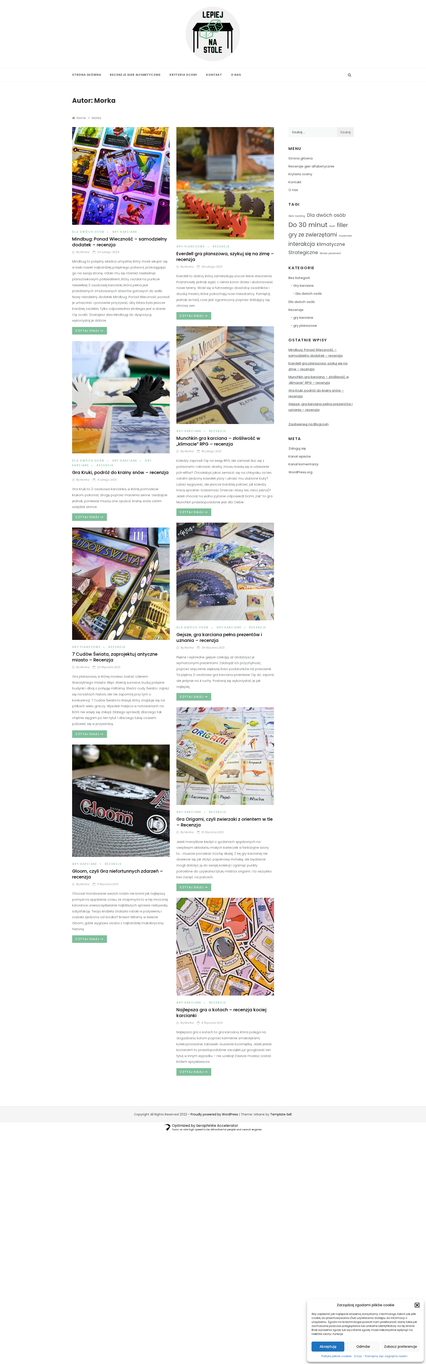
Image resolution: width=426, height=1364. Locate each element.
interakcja (301, 244)
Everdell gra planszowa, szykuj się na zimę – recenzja (225, 257)
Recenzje (221, 246)
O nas (236, 75)
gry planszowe (190, 246)
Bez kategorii (299, 277)
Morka (84, 252)
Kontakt (214, 75)
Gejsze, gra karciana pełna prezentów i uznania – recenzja (219, 637)
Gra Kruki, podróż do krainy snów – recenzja (120, 472)
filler (342, 225)
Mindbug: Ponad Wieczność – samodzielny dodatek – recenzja (119, 242)
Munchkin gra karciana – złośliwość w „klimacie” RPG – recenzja (218, 441)
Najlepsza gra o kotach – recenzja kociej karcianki (221, 1013)
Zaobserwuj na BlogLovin (308, 424)
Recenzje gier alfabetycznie (135, 75)
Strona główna (86, 75)
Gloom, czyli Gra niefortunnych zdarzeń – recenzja (117, 874)
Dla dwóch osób (88, 232)
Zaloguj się (297, 448)
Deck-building (296, 216)
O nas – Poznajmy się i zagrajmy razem (380, 1356)
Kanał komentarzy (303, 464)
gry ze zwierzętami (312, 234)
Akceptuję (328, 1346)
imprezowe (345, 235)
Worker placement (330, 253)
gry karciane (188, 431)
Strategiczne (303, 252)
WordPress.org (300, 472)
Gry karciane (124, 232)
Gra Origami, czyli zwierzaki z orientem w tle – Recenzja (224, 822)
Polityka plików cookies (336, 1356)
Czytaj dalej (88, 331)
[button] (417, 1305)
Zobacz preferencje (400, 1346)
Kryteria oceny (183, 75)
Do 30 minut (307, 224)
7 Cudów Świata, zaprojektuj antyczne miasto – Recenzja (115, 657)
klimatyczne (331, 244)
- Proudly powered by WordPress (213, 1114)
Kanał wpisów (299, 456)
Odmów (363, 1346)
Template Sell (281, 1114)
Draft (332, 226)
